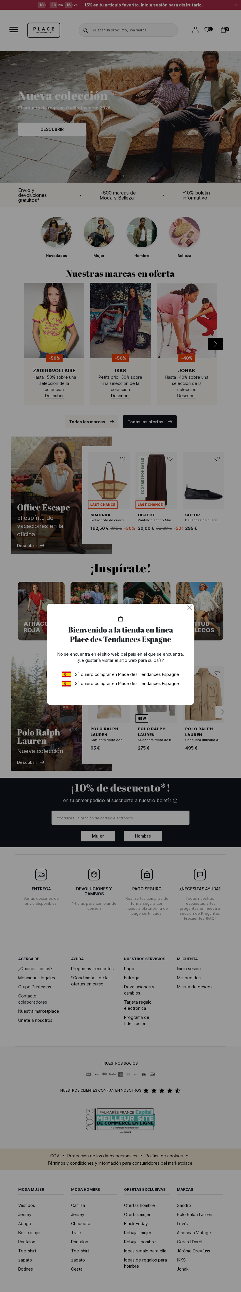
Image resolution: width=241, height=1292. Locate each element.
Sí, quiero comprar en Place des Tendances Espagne (127, 674)
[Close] (190, 607)
